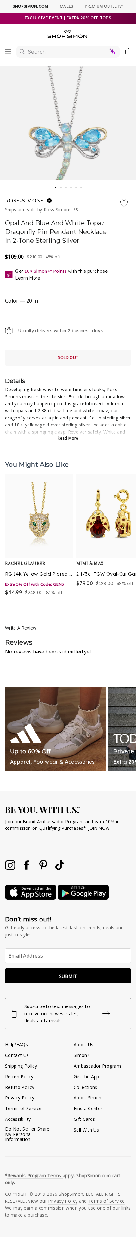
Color (21, 300)
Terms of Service (23, 1108)
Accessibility (18, 1119)
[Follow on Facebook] (27, 868)
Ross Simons (57, 210)
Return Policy (19, 1077)
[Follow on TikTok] (60, 868)
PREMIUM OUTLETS (104, 6)
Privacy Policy (19, 1098)
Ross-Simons (25, 200)
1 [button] (55, 185)
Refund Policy (19, 1087)
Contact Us (17, 1055)
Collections (85, 1087)
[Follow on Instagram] (10, 868)
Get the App (86, 1077)
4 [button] (71, 185)
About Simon (88, 1098)
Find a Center (88, 1108)
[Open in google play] (83, 898)
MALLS (66, 6)
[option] (39, 535)
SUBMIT (68, 976)
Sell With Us (86, 1130)
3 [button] (66, 185)
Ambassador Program (97, 1066)
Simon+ (82, 1055)
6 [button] (81, 185)
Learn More (27, 278)
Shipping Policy (21, 1066)
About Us (84, 1044)
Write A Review (21, 628)
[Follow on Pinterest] (44, 868)
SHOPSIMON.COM (30, 6)
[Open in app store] (31, 898)
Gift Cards (84, 1119)
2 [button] (61, 185)
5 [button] (76, 185)
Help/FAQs (16, 1044)
